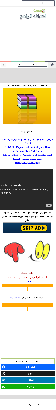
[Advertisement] (28, 41)
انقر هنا (27, 281)
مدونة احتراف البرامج (30, 404)
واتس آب (30, 386)
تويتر (30, 373)
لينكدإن (30, 380)
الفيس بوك (15, 297)
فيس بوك (30, 367)
